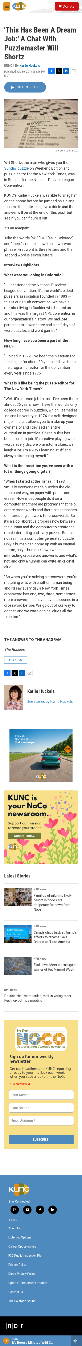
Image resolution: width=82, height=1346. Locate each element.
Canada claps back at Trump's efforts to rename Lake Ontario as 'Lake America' (55, 937)
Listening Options (19, 1237)
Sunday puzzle (16, 168)
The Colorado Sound (22, 1301)
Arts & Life (16, 660)
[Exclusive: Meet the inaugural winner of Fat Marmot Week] (18, 966)
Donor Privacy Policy (21, 1273)
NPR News (40, 889)
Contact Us (15, 1292)
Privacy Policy (17, 1264)
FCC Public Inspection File (25, 1255)
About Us (14, 1228)
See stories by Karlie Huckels (50, 701)
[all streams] (76, 1340)
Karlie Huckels (30, 65)
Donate (68, 6)
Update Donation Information (27, 1283)
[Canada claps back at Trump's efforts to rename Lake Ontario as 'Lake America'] (18, 934)
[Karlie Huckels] (13, 697)
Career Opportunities (22, 1246)
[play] (6, 1341)
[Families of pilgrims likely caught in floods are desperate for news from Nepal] (18, 897)
